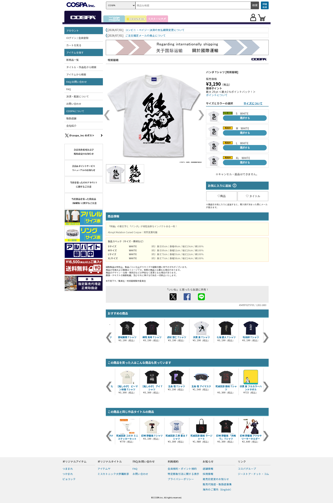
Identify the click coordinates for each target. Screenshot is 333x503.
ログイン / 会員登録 (77, 38)
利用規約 (173, 461)
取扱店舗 (71, 118)
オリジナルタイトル (110, 461)
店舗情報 (208, 468)
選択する (245, 118)
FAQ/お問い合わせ (144, 461)
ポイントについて (217, 95)
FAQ (68, 89)
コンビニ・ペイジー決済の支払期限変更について (155, 30)
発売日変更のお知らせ (216, 479)
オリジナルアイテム (74, 461)
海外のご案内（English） (218, 489)
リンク (242, 461)
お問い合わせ (73, 104)
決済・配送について (77, 96)
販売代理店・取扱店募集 (217, 484)
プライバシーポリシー (181, 479)
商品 (223, 196)
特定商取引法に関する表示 (183, 474)
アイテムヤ (104, 468)
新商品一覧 (72, 60)
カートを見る (73, 45)
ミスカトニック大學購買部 (113, 474)
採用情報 (208, 474)
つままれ (67, 468)
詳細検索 (264, 5)
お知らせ (208, 461)
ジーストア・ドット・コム (253, 474)
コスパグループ (247, 468)
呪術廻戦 (113, 60)
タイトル (254, 196)
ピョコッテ (69, 479)
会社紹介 (71, 125)
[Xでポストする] (173, 299)
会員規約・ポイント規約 (182, 468)
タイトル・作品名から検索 (81, 67)
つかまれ (67, 474)
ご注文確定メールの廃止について (145, 35)
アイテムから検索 (76, 74)
